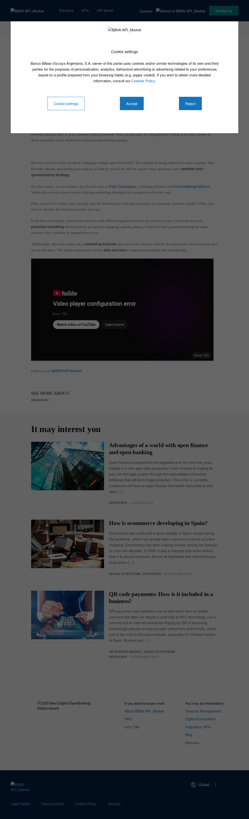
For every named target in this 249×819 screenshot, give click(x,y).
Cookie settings (66, 103)
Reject (190, 103)
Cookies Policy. (143, 80)
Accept (131, 103)
